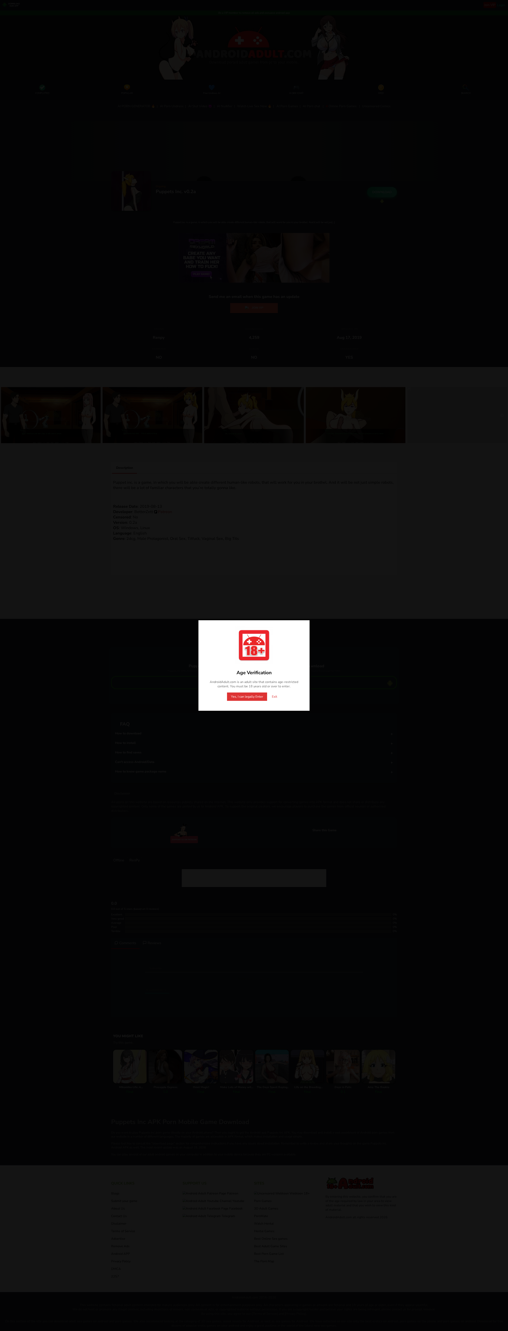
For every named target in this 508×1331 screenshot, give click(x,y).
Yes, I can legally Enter (247, 696)
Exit (274, 696)
